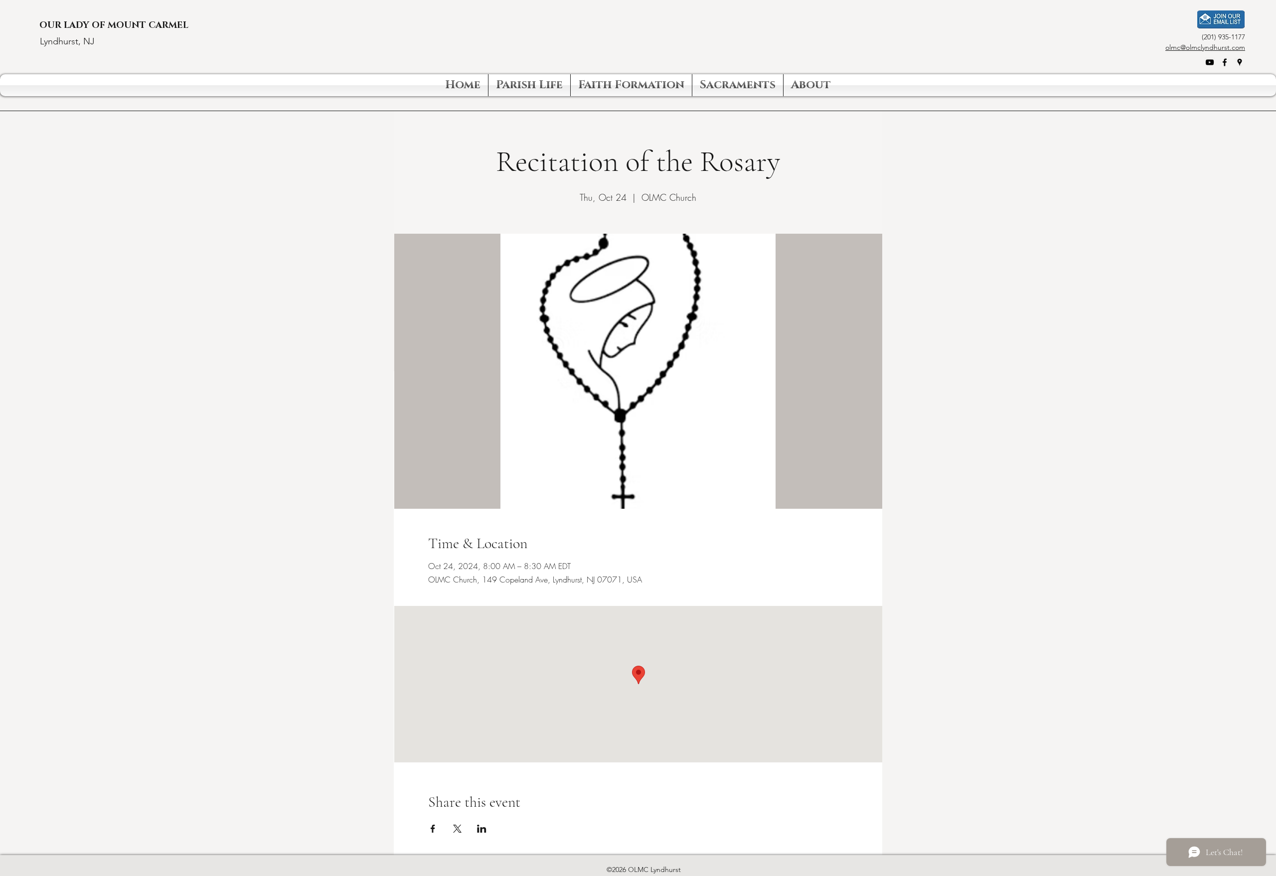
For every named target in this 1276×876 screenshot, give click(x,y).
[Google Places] (1240, 62)
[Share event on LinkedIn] (481, 829)
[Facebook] (1225, 62)
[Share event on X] (457, 829)
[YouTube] (1210, 62)
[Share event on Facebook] (433, 829)
